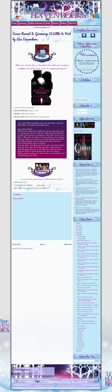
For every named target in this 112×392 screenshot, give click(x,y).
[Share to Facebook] (42, 185)
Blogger (59, 379)
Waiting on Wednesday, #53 (84, 297)
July (78, 333)
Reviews (55, 23)
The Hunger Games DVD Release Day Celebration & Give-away (85, 188)
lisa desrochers (44, 188)
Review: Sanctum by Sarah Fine (84, 179)
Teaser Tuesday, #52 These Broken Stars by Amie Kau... (88, 247)
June (78, 335)
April (78, 339)
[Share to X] (41, 185)
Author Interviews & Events (40, 23)
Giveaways (23, 23)
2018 (77, 223)
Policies (64, 23)
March (79, 341)
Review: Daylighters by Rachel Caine (86, 283)
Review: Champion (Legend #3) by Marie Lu (87, 294)
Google (47, 117)
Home (14, 23)
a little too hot (22, 188)
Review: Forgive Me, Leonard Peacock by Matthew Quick (87, 290)
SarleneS (22, 185)
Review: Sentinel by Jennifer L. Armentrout (88, 305)
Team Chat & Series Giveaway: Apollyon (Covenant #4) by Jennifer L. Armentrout (86, 169)
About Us (72, 23)
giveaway (36, 188)
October (79, 326)
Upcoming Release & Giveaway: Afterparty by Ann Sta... (88, 274)
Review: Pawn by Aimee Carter (85, 309)
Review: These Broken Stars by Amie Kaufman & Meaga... (86, 243)
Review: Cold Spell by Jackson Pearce (87, 323)
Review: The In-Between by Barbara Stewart (86, 318)
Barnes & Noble (33, 117)
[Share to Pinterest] (44, 185)
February (79, 344)
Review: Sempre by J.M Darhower (86, 321)
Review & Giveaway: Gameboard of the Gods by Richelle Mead (87, 198)
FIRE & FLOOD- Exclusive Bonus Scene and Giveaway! (87, 256)
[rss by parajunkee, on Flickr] (80, 37)
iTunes (27, 117)
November (80, 238)
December (80, 236)
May (78, 337)
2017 (77, 225)
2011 (77, 351)
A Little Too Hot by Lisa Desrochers (24, 107)
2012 (77, 349)
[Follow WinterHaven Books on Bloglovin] (81, 100)
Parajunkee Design (76, 384)
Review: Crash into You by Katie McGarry (88, 285)
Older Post (68, 244)
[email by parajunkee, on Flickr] (93, 37)
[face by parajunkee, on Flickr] (88, 37)
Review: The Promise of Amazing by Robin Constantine (88, 267)
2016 (77, 228)
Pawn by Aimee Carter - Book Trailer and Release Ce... (88, 260)
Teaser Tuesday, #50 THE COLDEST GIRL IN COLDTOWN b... (87, 299)
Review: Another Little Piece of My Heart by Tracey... (87, 250)
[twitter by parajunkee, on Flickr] (84, 37)
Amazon (41, 117)
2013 (77, 234)
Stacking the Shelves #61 (83, 287)
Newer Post (16, 244)
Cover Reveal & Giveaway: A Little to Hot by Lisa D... (88, 270)
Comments (79, 113)
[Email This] (37, 185)
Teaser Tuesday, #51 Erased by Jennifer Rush (87, 280)
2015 (77, 230)
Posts (78, 110)
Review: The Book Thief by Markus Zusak (88, 253)
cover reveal (30, 188)
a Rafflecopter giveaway (20, 182)
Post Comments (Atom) (26, 248)
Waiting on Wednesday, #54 (84, 277)
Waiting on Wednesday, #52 (84, 311)
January (79, 346)
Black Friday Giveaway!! (83, 240)
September (80, 328)
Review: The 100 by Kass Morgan (86, 303)
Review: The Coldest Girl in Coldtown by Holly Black (87, 263)
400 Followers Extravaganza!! (83, 208)
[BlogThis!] (39, 185)
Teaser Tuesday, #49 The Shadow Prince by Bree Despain (88, 314)
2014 (77, 232)
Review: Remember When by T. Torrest (87, 307)
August (79, 330)
